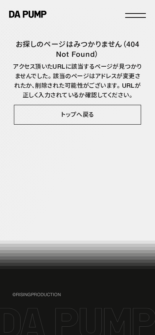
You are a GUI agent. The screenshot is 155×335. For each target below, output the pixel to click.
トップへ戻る (77, 114)
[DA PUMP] (27, 14)
